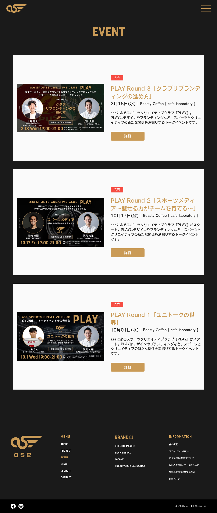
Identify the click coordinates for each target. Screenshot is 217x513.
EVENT (64, 457)
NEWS (64, 464)
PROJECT (66, 450)
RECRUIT (66, 471)
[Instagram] (21, 506)
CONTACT (66, 477)
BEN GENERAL (123, 452)
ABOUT (64, 444)
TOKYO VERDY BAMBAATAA (130, 466)
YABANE (119, 459)
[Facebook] (13, 506)
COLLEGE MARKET (125, 446)
